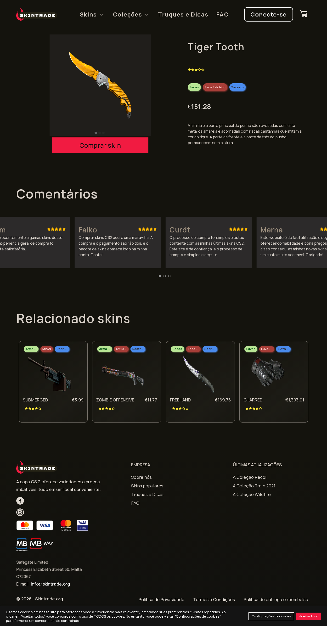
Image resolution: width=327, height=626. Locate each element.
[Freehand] (197, 376)
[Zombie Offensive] (123, 376)
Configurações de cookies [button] (271, 616)
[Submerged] (49, 376)
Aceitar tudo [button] (308, 616)
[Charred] (270, 376)
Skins (88, 14)
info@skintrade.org (50, 584)
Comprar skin (100, 145)
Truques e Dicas (183, 14)
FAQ (222, 14)
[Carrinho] (304, 14)
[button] (96, 133)
